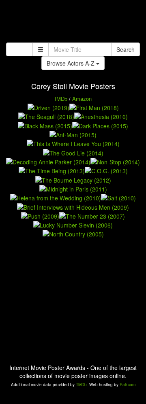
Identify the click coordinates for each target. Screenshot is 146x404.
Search (125, 49)
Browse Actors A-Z (71, 63)
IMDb (61, 98)
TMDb (81, 384)
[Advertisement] (73, 22)
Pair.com (127, 384)
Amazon (82, 98)
